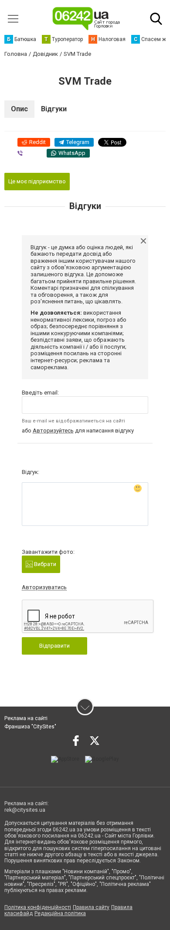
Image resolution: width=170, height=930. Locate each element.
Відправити (54, 645)
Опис (19, 109)
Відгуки (54, 109)
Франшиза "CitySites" (30, 727)
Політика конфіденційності (37, 907)
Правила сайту (91, 907)
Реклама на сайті (26, 718)
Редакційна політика (60, 913)
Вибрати (44, 564)
